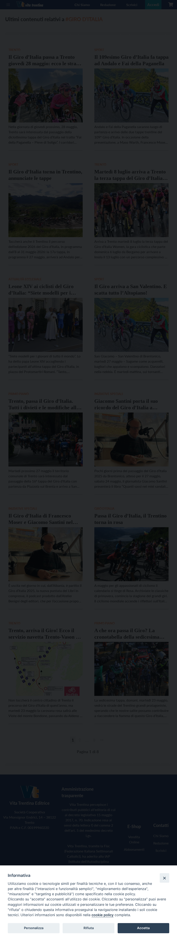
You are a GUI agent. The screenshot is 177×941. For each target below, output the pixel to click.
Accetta (143, 928)
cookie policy (103, 915)
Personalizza (33, 928)
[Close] (164, 878)
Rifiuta (89, 928)
